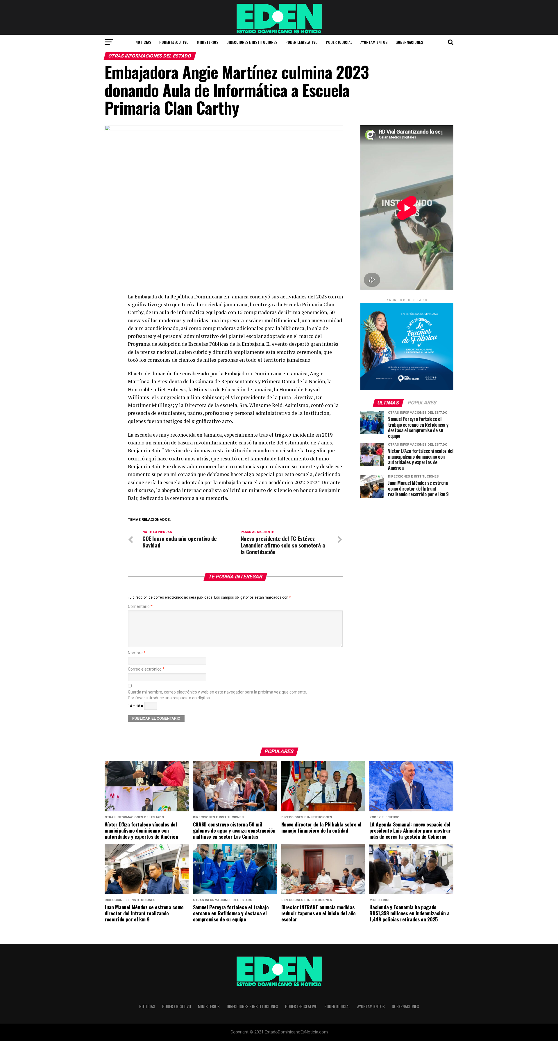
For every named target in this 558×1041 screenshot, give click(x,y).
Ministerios (207, 42)
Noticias (143, 42)
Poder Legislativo (301, 42)
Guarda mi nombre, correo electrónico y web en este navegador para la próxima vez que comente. (217, 692)
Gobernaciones (409, 42)
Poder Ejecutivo (174, 42)
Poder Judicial (339, 42)
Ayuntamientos (373, 42)
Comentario (140, 606)
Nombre (137, 653)
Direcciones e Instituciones (251, 42)
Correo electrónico (146, 669)
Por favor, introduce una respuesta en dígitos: (169, 698)
